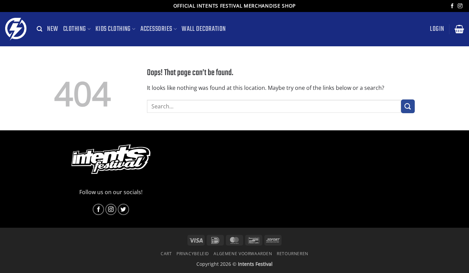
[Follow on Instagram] (460, 6)
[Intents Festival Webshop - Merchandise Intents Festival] (15, 29)
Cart (166, 254)
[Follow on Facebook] (452, 6)
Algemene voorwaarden (243, 254)
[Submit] (408, 106)
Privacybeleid (192, 254)
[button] (39, 29)
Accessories (156, 29)
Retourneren (292, 254)
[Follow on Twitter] (123, 209)
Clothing (74, 29)
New (52, 29)
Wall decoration (204, 29)
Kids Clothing (113, 29)
